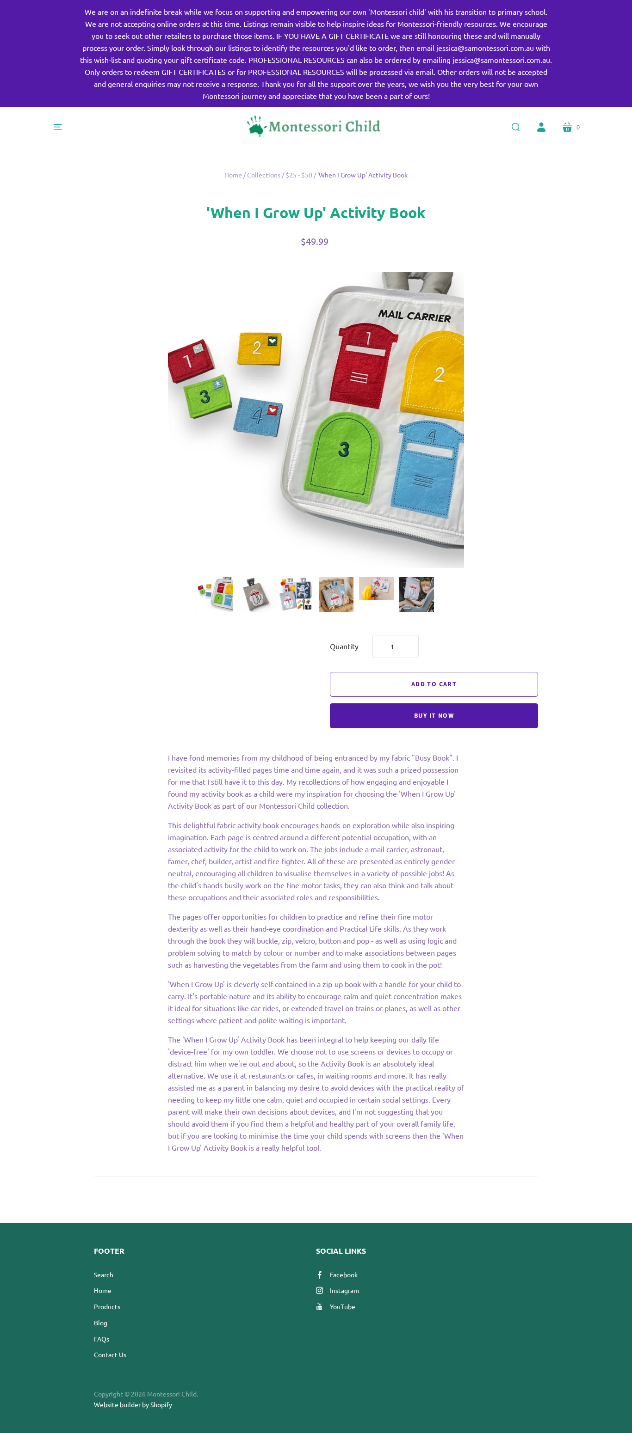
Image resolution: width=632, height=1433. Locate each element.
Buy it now (434, 715)
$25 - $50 (298, 175)
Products (107, 1306)
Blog (100, 1322)
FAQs (101, 1339)
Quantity (344, 646)
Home (233, 175)
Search (103, 1274)
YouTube (342, 1306)
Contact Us (110, 1354)
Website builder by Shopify (133, 1404)
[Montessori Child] (316, 127)
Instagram (344, 1290)
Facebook (344, 1274)
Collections (263, 175)
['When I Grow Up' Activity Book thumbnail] (215, 594)
